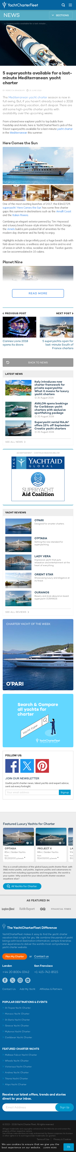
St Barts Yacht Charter (17, 1019)
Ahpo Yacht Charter (16, 1084)
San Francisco (43, 966)
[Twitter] (27, 766)
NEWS (12, 15)
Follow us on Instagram (20, 980)
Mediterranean (18, 132)
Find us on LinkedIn (28, 980)
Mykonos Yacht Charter (17, 1031)
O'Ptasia (10, 848)
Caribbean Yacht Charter (18, 1037)
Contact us (41, 956)
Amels (11, 229)
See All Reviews (15, 611)
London (7, 966)
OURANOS (41, 592)
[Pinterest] (42, 766)
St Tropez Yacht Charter (18, 1007)
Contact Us (9, 989)
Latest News (14, 374)
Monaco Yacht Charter (17, 1013)
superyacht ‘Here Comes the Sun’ (22, 207)
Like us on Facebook (5, 980)
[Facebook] (12, 766)
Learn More (50, 1147)
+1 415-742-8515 (46, 972)
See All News (14, 441)
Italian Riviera (20, 215)
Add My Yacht (27, 989)
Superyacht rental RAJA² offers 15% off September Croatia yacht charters (52, 425)
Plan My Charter (14, 956)
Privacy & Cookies (62, 1139)
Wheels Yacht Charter (17, 1060)
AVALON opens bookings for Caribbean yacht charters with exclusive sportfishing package (51, 408)
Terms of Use (43, 1139)
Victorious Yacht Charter (18, 1066)
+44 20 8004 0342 (15, 972)
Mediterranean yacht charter (27, 97)
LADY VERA (42, 556)
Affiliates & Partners (51, 989)
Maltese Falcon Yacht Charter (21, 1054)
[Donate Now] (38, 479)
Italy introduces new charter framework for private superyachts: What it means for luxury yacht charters (51, 388)
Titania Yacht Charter (16, 1078)
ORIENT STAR (43, 574)
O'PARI (39, 520)
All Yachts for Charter (24, 886)
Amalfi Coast (63, 211)
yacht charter (65, 129)
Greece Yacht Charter (17, 1025)
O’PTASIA (40, 538)
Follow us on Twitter (12, 980)
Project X (44, 848)
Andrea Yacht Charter (17, 1072)
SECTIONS (62, 15)
